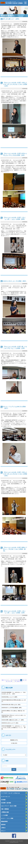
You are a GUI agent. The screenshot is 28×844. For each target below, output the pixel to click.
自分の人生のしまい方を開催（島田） (15, 281)
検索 (14, 769)
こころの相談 (4, 815)
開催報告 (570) (14, 740)
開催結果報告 (4, 821)
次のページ (19, 681)
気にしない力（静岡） (9, 697)
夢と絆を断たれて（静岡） (11, 19)
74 (15, 681)
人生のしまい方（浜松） (10, 723)
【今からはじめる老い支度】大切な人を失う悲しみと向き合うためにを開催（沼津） (15, 84)
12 (23, 680)
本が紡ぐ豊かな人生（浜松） (11, 704)
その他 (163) (14, 743)
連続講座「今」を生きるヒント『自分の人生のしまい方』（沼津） (13, 693)
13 (25, 680)
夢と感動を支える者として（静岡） (12, 720)
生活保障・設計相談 (6, 802)
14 (6, 681)
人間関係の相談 (5, 812)
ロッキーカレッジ (5, 796)
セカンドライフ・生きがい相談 (8, 805)
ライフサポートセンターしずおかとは (10, 793)
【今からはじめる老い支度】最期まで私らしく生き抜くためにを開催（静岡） (15, 549)
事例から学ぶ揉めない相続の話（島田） (12, 711)
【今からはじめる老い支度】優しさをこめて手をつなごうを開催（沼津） (15, 347)
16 (11, 681)
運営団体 (3, 824)
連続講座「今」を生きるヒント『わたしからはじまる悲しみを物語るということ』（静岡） (13, 727)
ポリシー (3, 830)
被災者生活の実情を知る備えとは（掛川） (13, 700)
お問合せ (3, 827)
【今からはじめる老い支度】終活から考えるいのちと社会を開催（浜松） (15, 154)
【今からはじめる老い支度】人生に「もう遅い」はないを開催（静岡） (14, 218)
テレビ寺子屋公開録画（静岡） (11, 707)
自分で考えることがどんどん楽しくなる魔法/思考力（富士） (13, 716)
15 (8, 681)
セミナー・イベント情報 (7, 818)
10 (18, 680)
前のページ (4, 680)
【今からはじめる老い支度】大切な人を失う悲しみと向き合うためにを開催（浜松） (15, 473)
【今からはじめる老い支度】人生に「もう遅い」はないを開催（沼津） (14, 612)
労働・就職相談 (5, 809)
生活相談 (3, 799)
